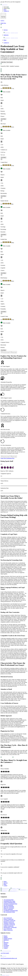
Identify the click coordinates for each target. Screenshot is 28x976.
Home (5, 881)
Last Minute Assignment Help (11, 910)
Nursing (5, 944)
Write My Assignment (9, 906)
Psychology (6, 945)
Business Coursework (9, 922)
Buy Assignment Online (9, 912)
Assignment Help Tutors (9, 901)
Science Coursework (8, 919)
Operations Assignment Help (10, 903)
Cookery (6, 948)
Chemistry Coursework (9, 923)
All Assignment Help (9, 899)
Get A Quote (9, 62)
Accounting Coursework (9, 920)
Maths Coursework (8, 930)
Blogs (5, 9)
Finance (5, 935)
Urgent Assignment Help (9, 902)
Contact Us (6, 11)
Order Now (3, 23)
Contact (5, 885)
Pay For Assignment (8, 905)
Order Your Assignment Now (7, 458)
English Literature (8, 938)
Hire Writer (3, 119)
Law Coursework (8, 928)
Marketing (6, 942)
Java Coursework (8, 917)
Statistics (6, 937)
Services (6, 882)
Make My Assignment (9, 907)
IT (4, 941)
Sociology (6, 946)
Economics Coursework (9, 924)
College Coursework (8, 926)
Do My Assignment (8, 909)
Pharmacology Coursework (10, 927)
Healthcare (6, 940)
